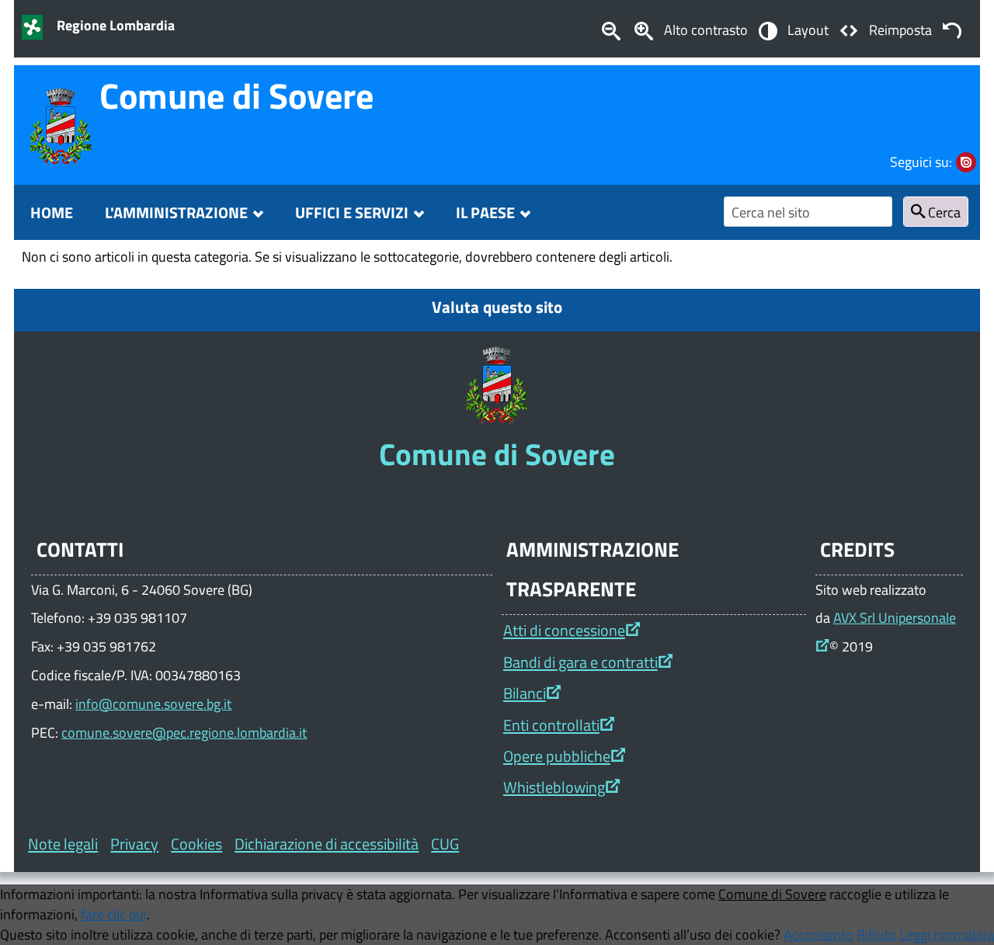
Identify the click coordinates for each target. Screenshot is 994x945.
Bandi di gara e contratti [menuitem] (580, 662)
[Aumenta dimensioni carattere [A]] (643, 29)
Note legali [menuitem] (63, 844)
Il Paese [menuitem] (485, 212)
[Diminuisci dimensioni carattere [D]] (610, 29)
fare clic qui (114, 914)
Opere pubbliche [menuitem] (556, 756)
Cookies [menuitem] (196, 844)
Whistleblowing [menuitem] (554, 787)
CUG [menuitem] (445, 844)
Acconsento (818, 934)
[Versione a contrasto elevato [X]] (767, 29)
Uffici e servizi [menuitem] (351, 212)
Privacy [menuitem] (134, 844)
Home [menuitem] (51, 212)
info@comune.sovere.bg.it (153, 703)
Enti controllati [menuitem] (551, 725)
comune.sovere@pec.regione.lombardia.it (184, 732)
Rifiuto (876, 934)
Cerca (943, 212)
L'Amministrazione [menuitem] (176, 212)
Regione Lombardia (116, 25)
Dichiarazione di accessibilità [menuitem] (327, 844)
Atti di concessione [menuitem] (564, 630)
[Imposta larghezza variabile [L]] (848, 29)
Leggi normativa (946, 934)
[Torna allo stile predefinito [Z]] (952, 29)
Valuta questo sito (497, 306)
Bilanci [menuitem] (524, 693)
